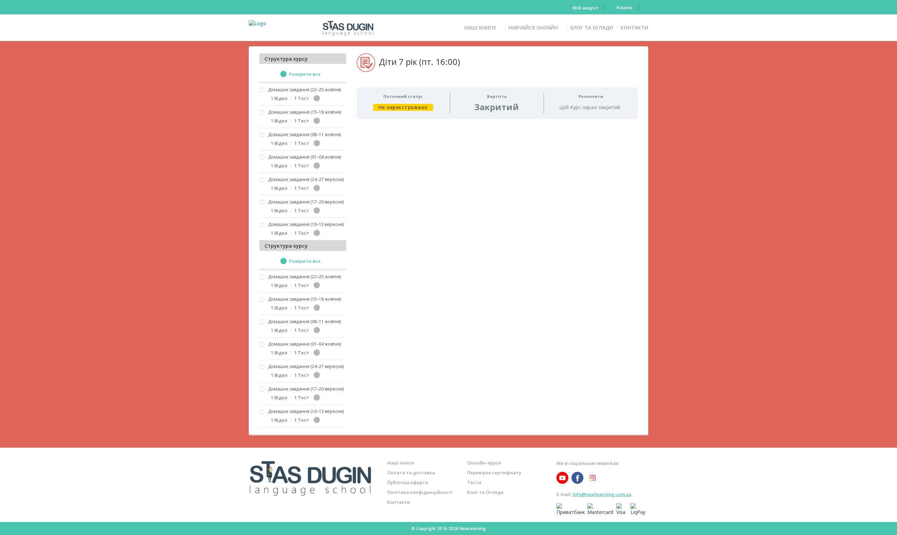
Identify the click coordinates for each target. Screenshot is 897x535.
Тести (474, 482)
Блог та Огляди (591, 27)
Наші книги (480, 27)
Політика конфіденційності (420, 492)
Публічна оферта (407, 482)
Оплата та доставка (411, 472)
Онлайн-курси (484, 463)
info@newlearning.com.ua (602, 494)
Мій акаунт (586, 8)
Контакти (634, 27)
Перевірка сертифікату (494, 472)
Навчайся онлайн (533, 27)
